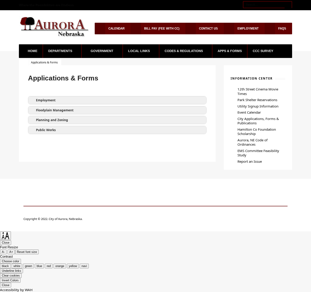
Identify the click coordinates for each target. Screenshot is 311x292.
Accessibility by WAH (16, 289)
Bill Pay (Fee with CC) (161, 28)
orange (59, 266)
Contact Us (208, 28)
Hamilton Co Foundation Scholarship (256, 131)
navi (84, 266)
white (16, 266)
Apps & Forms (230, 51)
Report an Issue (249, 161)
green (28, 266)
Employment (248, 28)
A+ (11, 252)
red (49, 266)
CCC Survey (263, 51)
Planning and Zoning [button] (52, 120)
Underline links (11, 270)
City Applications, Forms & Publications (258, 120)
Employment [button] (46, 100)
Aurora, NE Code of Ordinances (252, 142)
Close (5, 242)
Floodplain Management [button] (55, 110)
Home (32, 51)
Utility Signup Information (257, 106)
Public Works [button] (46, 130)
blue (39, 266)
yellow (73, 266)
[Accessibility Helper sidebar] (5, 235)
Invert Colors (10, 280)
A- (3, 252)
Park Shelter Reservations (257, 99)
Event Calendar (249, 112)
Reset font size (27, 252)
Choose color (10, 261)
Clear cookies (11, 275)
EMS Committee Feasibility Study (258, 152)
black (5, 266)
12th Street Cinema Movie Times (257, 91)
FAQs (282, 28)
